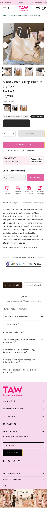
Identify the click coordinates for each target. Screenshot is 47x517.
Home (5, 15)
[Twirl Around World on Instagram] (14, 460)
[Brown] (23, 108)
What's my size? (37, 116)
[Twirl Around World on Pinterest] (9, 460)
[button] (9, 91)
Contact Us (9, 424)
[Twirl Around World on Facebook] (4, 460)
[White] (7, 108)
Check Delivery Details (14, 170)
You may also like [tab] (12, 285)
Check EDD (35, 177)
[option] (23, 44)
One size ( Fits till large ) (16, 123)
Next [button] (42, 45)
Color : (8, 101)
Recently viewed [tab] (33, 285)
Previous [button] (5, 45)
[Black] (15, 108)
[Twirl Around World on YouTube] (19, 460)
